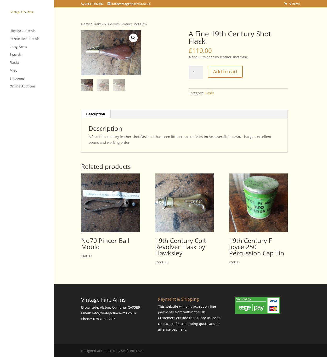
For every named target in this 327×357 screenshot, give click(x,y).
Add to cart (225, 71)
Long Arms (18, 47)
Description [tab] (95, 114)
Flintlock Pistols (22, 31)
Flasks (14, 63)
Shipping (17, 79)
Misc (13, 71)
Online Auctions (23, 86)
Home (85, 24)
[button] (133, 38)
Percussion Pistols (24, 39)
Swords (16, 55)
